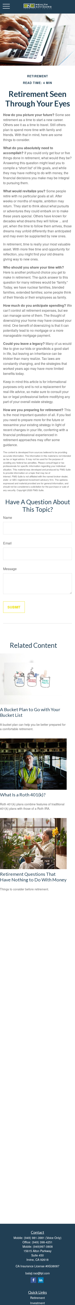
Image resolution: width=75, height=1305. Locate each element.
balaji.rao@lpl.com (37, 1273)
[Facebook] (33, 1280)
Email (7, 543)
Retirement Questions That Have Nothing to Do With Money (33, 876)
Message (10, 568)
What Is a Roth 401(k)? (23, 794)
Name (7, 517)
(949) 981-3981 (34, 1238)
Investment (37, 1303)
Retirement (37, 1298)
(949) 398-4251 (42, 1242)
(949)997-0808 (43, 1246)
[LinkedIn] (41, 1280)
